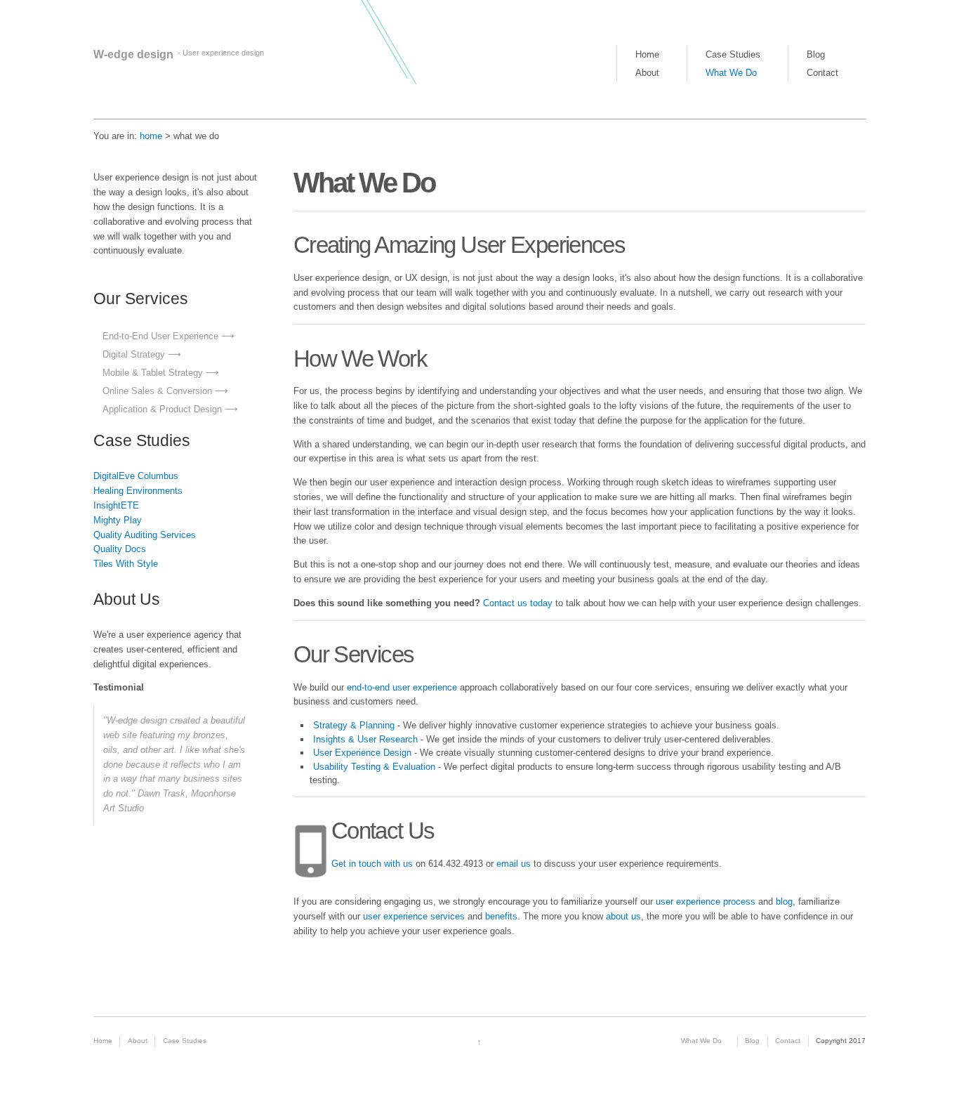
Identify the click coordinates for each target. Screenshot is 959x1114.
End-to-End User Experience (160, 336)
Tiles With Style (125, 563)
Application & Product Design (162, 409)
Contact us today (516, 603)
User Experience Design (362, 752)
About (647, 72)
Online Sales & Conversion (157, 391)
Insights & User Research (365, 739)
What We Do (731, 72)
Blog (816, 54)
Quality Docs (119, 549)
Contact (822, 72)
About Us (126, 599)
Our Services (140, 298)
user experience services (414, 916)
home (151, 136)
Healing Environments (138, 490)
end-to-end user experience (402, 687)
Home (647, 54)
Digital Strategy (133, 354)
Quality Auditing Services (144, 535)
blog (784, 901)
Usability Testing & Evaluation (374, 766)
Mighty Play (117, 520)
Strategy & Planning (354, 725)
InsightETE (116, 505)
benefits (501, 916)
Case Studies (733, 54)
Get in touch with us (372, 863)
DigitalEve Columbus (135, 476)
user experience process (705, 901)
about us (623, 916)
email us (513, 863)
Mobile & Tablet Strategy (152, 372)
